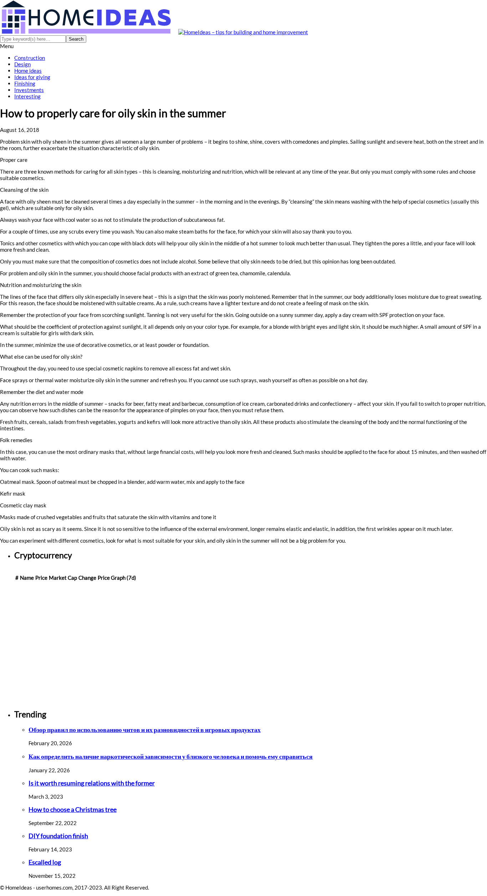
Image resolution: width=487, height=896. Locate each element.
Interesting (27, 96)
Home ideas (28, 70)
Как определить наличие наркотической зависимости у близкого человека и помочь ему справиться (171, 756)
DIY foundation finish (58, 836)
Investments (29, 90)
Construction (29, 58)
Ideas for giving (32, 77)
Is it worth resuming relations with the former (92, 783)
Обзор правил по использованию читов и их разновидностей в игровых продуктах (145, 729)
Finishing (24, 83)
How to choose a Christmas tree (73, 809)
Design (22, 64)
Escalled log (45, 862)
